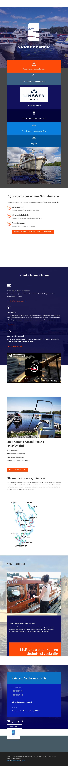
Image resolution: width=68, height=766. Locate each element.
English (34, 144)
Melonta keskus (18, 223)
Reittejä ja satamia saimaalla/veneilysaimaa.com (32, 231)
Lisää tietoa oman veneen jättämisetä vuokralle (39, 651)
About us (12, 495)
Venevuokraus (17, 207)
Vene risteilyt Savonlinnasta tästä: (34, 131)
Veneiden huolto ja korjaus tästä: (34, 118)
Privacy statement (15, 760)
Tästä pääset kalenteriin (16, 301)
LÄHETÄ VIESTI (14, 726)
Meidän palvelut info (17, 469)
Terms (8, 760)
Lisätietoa (11, 325)
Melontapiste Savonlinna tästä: (34, 82)
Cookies (23, 760)
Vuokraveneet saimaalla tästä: (34, 69)
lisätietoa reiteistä (14, 346)
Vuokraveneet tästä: (34, 106)
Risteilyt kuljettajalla (20, 215)
